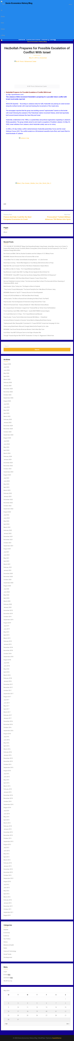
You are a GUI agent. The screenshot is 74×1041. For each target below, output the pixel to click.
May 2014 (6, 816)
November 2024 (8, 428)
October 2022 (7, 505)
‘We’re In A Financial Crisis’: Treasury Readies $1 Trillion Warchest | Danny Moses (26, 304)
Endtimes (6, 935)
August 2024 (7, 438)
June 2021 (7, 555)
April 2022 (6, 524)
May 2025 (6, 410)
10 (18, 1007)
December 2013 (8, 832)
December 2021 (8, 536)
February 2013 (8, 863)
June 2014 (7, 813)
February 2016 (8, 752)
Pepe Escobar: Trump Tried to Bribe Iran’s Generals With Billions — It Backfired (25, 317)
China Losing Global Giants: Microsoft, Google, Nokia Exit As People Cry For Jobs (26, 326)
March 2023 (7, 490)
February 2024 (8, 456)
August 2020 (7, 586)
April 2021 (6, 561)
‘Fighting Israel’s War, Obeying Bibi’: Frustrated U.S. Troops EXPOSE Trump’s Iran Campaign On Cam (31, 323)
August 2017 (7, 696)
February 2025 (8, 419)
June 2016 (7, 740)
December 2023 (8, 462)
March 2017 (7, 712)
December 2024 (8, 425)
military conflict (22, 129)
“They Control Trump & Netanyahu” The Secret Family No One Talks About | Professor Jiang (29, 289)
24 (18, 1015)
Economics (7, 932)
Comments (8, 977)
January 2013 (7, 866)
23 (8, 1015)
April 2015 (6, 783)
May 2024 (6, 447)
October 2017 (7, 690)
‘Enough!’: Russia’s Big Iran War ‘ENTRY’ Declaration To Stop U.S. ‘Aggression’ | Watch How (29, 335)
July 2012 (6, 884)
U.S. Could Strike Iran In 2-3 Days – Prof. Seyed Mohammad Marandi (23, 314)
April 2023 (6, 487)
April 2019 (6, 635)
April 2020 (6, 598)
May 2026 (6, 373)
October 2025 (7, 395)
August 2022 (7, 512)
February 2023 (8, 493)
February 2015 (8, 789)
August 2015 (7, 770)
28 (56, 1015)
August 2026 (7, 364)
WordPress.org (8, 981)
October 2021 (7, 542)
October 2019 (7, 616)
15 (65, 1007)
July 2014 (6, 810)
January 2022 (7, 533)
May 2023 (6, 484)
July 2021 (6, 552)
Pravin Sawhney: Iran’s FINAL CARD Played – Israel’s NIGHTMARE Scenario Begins (27, 311)
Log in (5, 971)
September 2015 (8, 767)
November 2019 (8, 613)
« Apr (6, 1023)
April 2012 (6, 893)
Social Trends (7, 954)
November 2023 (8, 465)
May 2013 (6, 853)
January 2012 (7, 903)
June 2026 (7, 370)
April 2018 (6, 672)
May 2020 (6, 595)
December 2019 (8, 610)
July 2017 (6, 700)
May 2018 (6, 669)
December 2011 (8, 906)
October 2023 (7, 468)
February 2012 (8, 900)
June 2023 (7, 481)
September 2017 (8, 693)
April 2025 (6, 413)
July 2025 (6, 404)
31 (18, 1019)
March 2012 (7, 897)
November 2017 (8, 687)
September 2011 (8, 912)
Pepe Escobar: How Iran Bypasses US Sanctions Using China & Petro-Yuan (24, 301)
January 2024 (7, 459)
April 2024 (6, 450)
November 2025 (8, 392)
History (6, 942)
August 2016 (7, 733)
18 (27, 1011)
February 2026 (8, 382)
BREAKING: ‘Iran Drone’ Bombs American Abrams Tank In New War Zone (24, 329)
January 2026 (7, 385)
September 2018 (8, 656)
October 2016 (7, 727)
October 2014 (7, 801)
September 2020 (8, 582)
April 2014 (6, 820)
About (5, 232)
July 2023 (6, 478)
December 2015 (8, 758)
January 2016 (7, 755)
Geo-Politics (7, 939)
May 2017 (6, 706)
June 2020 (7, 592)
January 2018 (7, 681)
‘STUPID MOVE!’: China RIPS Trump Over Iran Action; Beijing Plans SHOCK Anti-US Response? (30, 275)
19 (37, 1011)
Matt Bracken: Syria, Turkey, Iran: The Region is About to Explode (22, 286)
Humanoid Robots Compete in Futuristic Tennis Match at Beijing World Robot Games (27, 320)
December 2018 (8, 647)
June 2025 (7, 407)
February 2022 (8, 530)
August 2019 (7, 622)
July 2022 (6, 515)
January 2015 (7, 792)
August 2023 (7, 475)
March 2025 (7, 416)
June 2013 (7, 850)
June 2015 (7, 776)
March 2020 (7, 601)
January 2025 (7, 422)
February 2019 (8, 641)
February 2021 (8, 567)
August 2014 (7, 807)
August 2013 (7, 844)
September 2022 (8, 508)
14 (56, 1007)
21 (56, 1011)
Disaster (6, 929)
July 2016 (6, 736)
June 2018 (7, 666)
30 (8, 1019)
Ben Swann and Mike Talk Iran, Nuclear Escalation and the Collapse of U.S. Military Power (29, 253)
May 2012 (6, 890)
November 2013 (8, 835)
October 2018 (7, 653)
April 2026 (6, 376)
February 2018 (8, 678)
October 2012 (7, 875)
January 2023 (7, 496)
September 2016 (8, 730)
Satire (5, 948)
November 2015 (8, 761)
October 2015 (7, 764)
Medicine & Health (9, 945)
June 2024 (7, 444)
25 (27, 1015)
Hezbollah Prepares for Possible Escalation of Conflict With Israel (28, 92)
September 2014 (8, 804)
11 (27, 1007)
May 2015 (6, 780)
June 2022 (7, 518)
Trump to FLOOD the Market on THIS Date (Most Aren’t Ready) (21, 295)
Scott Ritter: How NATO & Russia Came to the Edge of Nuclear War (22, 332)
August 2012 (7, 881)
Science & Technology (10, 951)
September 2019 (8, 619)
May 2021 (6, 558)
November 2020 (8, 576)
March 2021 (7, 564)
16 (8, 1011)
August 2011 (7, 915)
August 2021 (7, 549)
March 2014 (7, 823)
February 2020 (8, 604)
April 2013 (6, 857)
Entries (7, 974)
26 (37, 1015)
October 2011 (7, 909)
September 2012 (8, 878)
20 (46, 1011)
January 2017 (7, 718)
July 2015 (6, 773)
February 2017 (8, 715)
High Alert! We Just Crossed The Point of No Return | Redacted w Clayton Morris (26, 266)
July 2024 (6, 441)
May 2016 (6, 743)
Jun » (67, 1023)
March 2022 (7, 527)
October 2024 (7, 432)
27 (46, 1015)
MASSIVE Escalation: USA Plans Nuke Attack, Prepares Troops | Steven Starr (25, 278)
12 (37, 1007)
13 (46, 1007)
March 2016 (7, 749)
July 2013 (6, 847)
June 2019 (7, 629)
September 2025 (8, 398)
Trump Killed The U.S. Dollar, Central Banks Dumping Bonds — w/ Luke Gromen (26, 259)
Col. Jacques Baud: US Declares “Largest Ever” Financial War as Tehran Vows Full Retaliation (30, 308)
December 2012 (8, 869)
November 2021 (8, 539)
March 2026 (7, 379)
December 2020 (8, 573)
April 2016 (6, 746)
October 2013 (7, 838)
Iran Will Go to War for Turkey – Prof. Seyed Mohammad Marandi (22, 269)
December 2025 (8, 388)
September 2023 (8, 472)
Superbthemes (56, 1038)
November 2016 (8, 724)
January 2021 (7, 570)
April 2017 (6, 709)
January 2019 (7, 644)
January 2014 (7, 829)
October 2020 (7, 579)
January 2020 (7, 607)
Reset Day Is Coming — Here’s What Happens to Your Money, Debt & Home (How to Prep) (28, 262)
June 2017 (7, 703)
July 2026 (6, 367)
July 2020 (6, 589)
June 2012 (7, 887)
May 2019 (6, 632)
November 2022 (8, 502)
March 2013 (7, 860)
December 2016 (8, 721)
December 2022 (8, 499)
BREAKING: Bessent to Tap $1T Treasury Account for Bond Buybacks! (23, 292)
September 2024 (8, 435)
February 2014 (8, 826)
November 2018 (8, 650)
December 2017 (8, 684)
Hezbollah (9, 120)
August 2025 (7, 401)
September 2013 (8, 841)
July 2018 (6, 663)
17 (18, 1011)
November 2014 (8, 798)
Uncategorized (8, 957)
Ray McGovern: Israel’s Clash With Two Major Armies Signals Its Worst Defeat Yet (26, 272)
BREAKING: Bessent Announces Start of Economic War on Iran (21, 256)
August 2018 (7, 659)
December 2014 (8, 795)
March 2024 (7, 453)
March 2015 (7, 786)
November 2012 (8, 872)
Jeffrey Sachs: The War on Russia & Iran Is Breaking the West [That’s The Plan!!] (26, 298)
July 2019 (6, 626)
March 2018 (7, 675)
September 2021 (8, 545)
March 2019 (7, 638)
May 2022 (6, 521)
